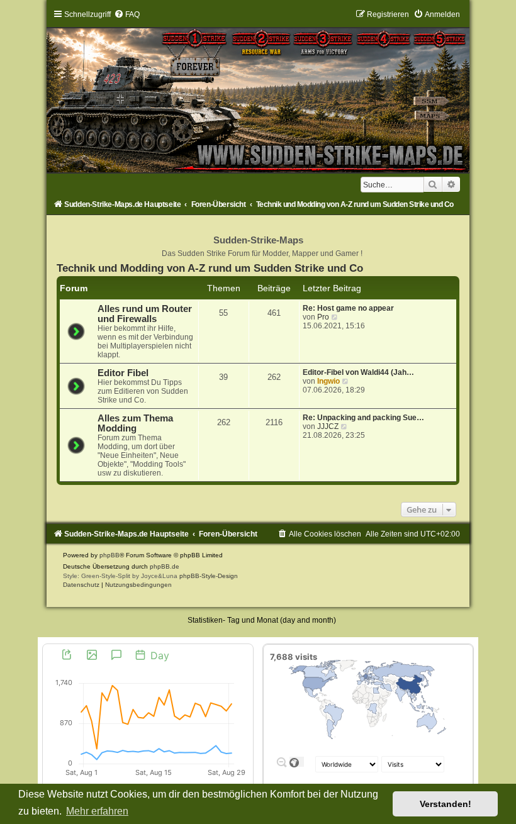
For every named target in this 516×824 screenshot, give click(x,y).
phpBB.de (164, 566)
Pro (323, 317)
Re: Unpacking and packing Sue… (363, 417)
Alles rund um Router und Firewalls (145, 314)
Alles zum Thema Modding (135, 423)
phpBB (109, 555)
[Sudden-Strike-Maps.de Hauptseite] (258, 90)
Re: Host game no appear (348, 308)
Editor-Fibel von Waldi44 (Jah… (358, 372)
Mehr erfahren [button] (97, 811)
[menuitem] (127, 14)
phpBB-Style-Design (208, 575)
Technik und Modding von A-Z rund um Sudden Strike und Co (210, 268)
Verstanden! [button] (445, 804)
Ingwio (328, 381)
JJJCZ (328, 426)
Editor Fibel (123, 373)
